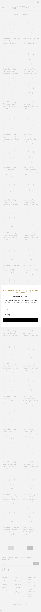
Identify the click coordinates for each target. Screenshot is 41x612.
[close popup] (38, 287)
